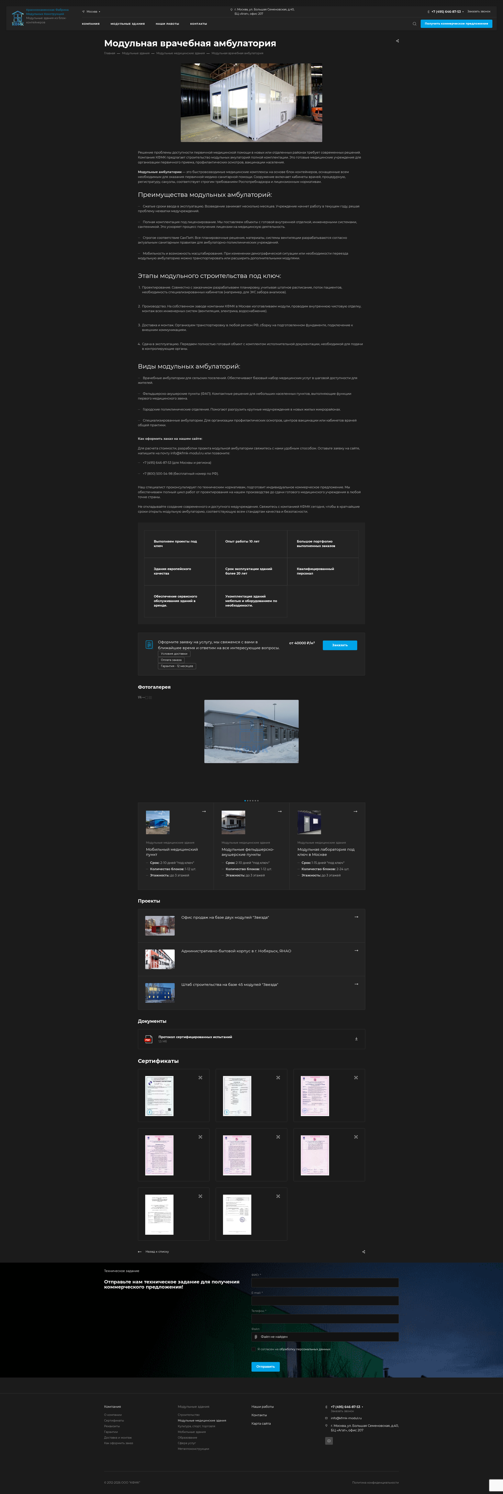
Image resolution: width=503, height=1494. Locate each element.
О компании (113, 1414)
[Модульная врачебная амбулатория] (251, 102)
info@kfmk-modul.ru (346, 1418)
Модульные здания (193, 1407)
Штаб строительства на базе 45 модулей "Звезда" (229, 984)
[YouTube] (329, 1441)
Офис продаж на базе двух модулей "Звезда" (225, 917)
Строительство (189, 1414)
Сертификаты (114, 1420)
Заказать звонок (478, 11)
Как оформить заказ (118, 1443)
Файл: (256, 1329)
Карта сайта (261, 1423)
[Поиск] (414, 24)
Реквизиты (112, 1426)
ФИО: (256, 1275)
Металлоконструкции (193, 1448)
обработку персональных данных (304, 1349)
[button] (245, 800)
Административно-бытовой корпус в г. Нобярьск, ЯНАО (236, 951)
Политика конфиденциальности (375, 1482)
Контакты (259, 1415)
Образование (187, 1437)
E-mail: (257, 1292)
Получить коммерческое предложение (456, 23)
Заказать (340, 645)
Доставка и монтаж (118, 1437)
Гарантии (111, 1432)
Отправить (265, 1366)
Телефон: (259, 1311)
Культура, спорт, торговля (196, 1426)
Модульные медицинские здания (202, 1420)
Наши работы (263, 1407)
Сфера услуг (187, 1443)
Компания (112, 1407)
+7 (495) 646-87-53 (446, 12)
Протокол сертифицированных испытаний (195, 1037)
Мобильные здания (192, 1432)
